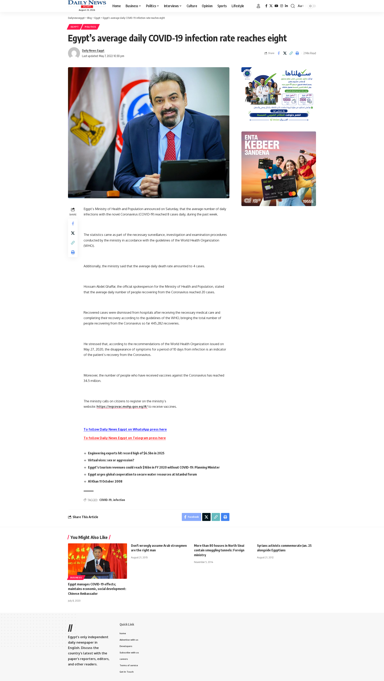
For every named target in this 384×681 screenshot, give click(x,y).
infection (119, 500)
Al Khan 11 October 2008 (105, 481)
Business (76, 577)
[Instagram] (281, 6)
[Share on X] (285, 53)
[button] (258, 6)
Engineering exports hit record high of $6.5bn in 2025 (126, 453)
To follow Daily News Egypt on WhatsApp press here (125, 429)
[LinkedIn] (286, 6)
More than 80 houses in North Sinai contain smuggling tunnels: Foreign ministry (219, 550)
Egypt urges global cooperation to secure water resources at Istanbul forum (142, 474)
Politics (90, 26)
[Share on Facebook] (278, 53)
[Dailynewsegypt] (87, 4)
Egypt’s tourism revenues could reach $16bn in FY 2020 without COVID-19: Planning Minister (154, 467)
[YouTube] (276, 6)
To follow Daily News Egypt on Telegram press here (125, 438)
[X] (271, 6)
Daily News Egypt (93, 50)
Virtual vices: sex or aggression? (111, 460)
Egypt (75, 26)
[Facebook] (266, 6)
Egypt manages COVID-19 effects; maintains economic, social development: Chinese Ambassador (97, 588)
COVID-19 (105, 500)
